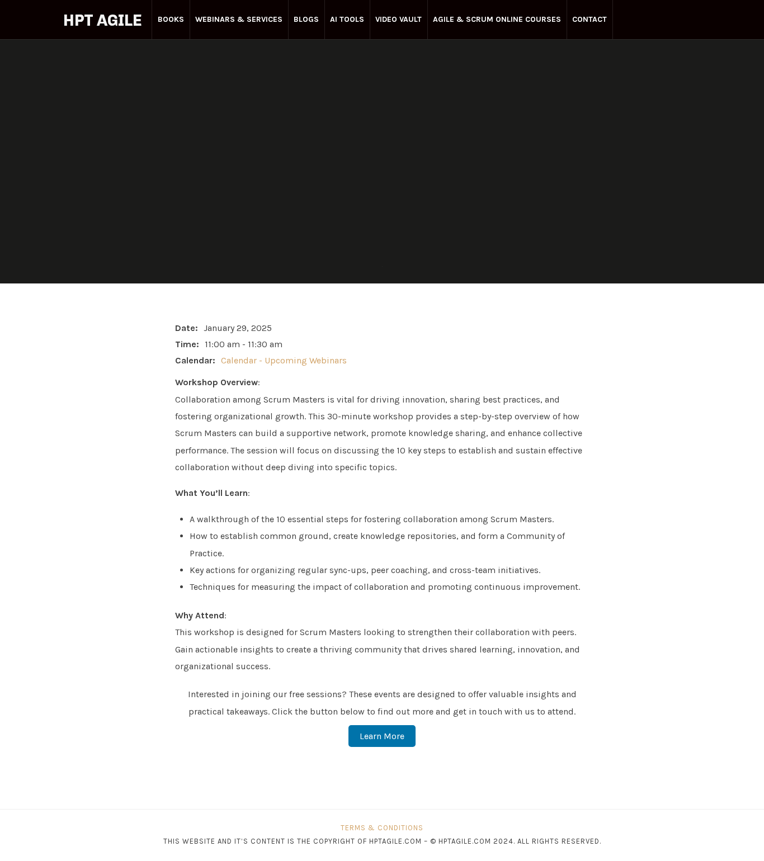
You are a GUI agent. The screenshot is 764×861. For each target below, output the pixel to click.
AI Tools (347, 19)
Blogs (306, 19)
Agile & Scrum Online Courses (497, 19)
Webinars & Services (238, 19)
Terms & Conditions (382, 828)
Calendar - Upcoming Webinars (284, 360)
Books (171, 19)
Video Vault (398, 19)
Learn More (382, 736)
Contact (589, 19)
